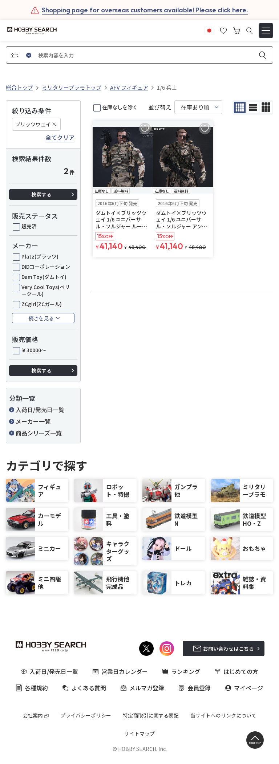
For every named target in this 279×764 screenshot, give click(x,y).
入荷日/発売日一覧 (40, 409)
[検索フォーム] (249, 30)
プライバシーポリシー (85, 715)
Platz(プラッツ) (39, 256)
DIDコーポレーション (45, 266)
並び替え (159, 107)
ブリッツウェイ (33, 124)
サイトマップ (139, 733)
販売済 (29, 226)
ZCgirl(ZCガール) (41, 304)
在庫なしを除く (120, 107)
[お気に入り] (223, 29)
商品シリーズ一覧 (39, 432)
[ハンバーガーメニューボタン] (266, 30)
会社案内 (33, 715)
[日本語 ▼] (209, 29)
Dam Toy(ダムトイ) (43, 276)
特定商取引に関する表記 (151, 715)
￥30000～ (33, 350)
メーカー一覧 (33, 421)
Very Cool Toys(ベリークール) (45, 290)
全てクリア (59, 138)
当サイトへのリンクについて (223, 715)
